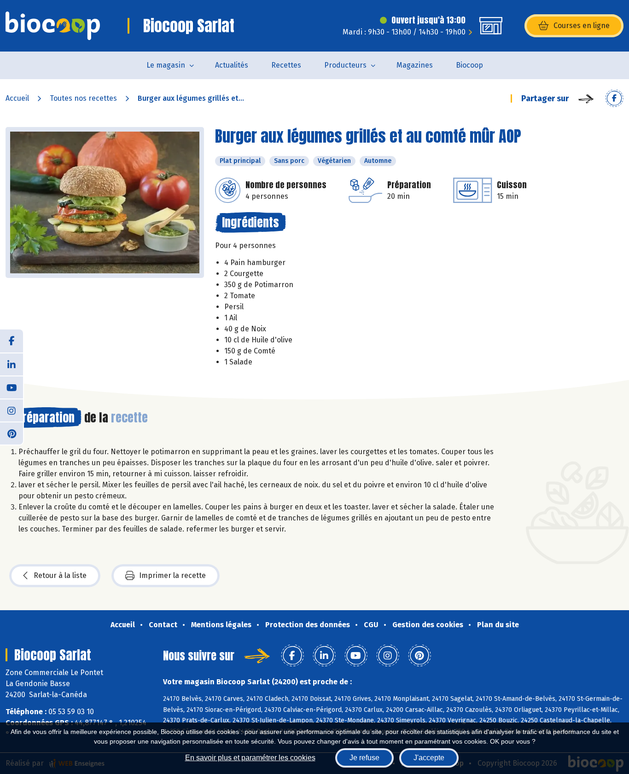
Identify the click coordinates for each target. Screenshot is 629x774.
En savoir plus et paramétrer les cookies (250, 758)
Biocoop (469, 65)
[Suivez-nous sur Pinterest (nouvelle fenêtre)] (11, 433)
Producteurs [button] (345, 65)
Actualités (231, 65)
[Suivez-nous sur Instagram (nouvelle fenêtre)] (11, 410)
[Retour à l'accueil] (53, 26)
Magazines (414, 65)
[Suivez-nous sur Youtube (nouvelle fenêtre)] (11, 387)
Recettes (286, 65)
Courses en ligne (581, 25)
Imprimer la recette (172, 575)
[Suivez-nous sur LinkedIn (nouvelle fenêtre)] (11, 363)
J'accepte (429, 758)
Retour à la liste (60, 575)
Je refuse (364, 758)
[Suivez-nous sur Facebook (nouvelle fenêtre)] (11, 340)
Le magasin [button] (165, 65)
